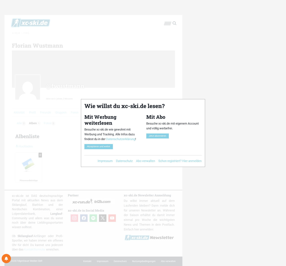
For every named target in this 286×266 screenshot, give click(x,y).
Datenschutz (124, 161)
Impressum (105, 161)
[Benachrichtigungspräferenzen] (6, 258)
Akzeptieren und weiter (98, 146)
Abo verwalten (145, 161)
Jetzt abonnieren (157, 135)
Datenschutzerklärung (120, 139)
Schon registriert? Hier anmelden (180, 161)
